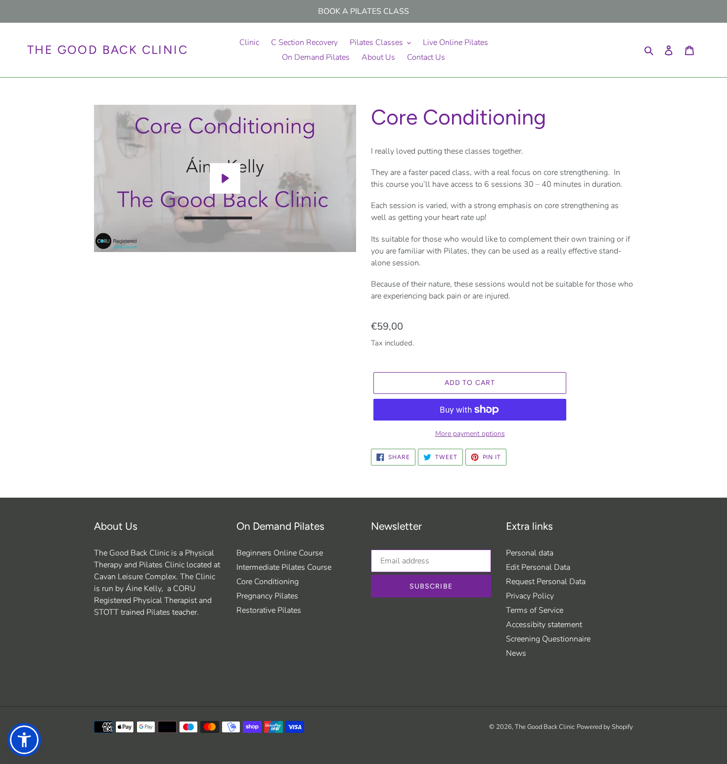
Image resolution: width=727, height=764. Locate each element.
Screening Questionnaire (548, 639)
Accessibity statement (544, 624)
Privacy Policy (530, 596)
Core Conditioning (267, 581)
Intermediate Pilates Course (283, 567)
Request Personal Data (546, 581)
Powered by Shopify (605, 726)
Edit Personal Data (538, 567)
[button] (24, 739)
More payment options (470, 433)
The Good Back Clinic (107, 50)
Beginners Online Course (279, 553)
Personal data (529, 553)
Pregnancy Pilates (267, 596)
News (516, 653)
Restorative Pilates (268, 610)
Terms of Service (534, 610)
